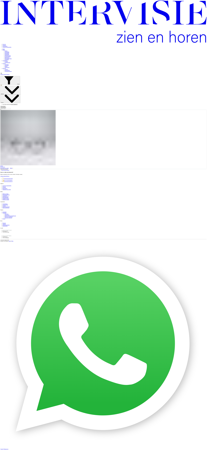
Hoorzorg (4, 68)
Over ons (4, 44)
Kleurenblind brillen (8, 58)
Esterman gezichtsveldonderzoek (10, 215)
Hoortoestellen (7, 70)
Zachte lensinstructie (6, 206)
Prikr (12, 241)
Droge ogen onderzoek (9, 216)
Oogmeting (7, 64)
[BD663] (103, 138)
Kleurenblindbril (5, 197)
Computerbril (5, 195)
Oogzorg (4, 63)
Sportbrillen (7, 59)
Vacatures (4, 45)
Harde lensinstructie (6, 207)
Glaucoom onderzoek (8, 217)
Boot (10, 241)
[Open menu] (1, 73)
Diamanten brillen (8, 55)
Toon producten (3, 107)
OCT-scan (6, 213)
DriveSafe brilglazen (6, 194)
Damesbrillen (7, 52)
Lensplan (6, 61)
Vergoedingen (5, 46)
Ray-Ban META (7, 56)
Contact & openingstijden (7, 47)
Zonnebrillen (7, 51)
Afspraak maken (3, 74)
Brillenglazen (7, 57)
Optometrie (7, 65)
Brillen (4, 49)
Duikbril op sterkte (6, 199)
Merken (6, 50)
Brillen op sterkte (5, 193)
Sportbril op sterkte (6, 198)
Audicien (6, 69)
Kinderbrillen (7, 54)
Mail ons (7, 176)
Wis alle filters (3, 106)
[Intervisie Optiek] (103, 42)
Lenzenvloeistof (7, 62)
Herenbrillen (7, 53)
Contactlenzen (5, 60)
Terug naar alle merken (5, 170)
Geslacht (2, 93)
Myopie (6, 66)
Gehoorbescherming (8, 71)
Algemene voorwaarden (7, 189)
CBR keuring (7, 67)
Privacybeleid (5, 188)
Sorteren (2, 102)
